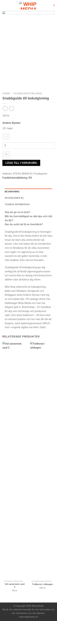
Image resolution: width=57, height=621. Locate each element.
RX (30, 177)
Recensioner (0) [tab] (14, 198)
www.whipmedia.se (28, 616)
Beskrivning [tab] (12, 191)
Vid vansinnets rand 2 (15, 585)
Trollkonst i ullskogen (42, 584)
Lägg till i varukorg (21, 163)
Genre (6, 93)
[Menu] (4, 5)
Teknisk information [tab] (17, 204)
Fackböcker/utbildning (27, 93)
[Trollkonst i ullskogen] (42, 460)
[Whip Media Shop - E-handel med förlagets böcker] (28, 5)
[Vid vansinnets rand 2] (14, 460)
